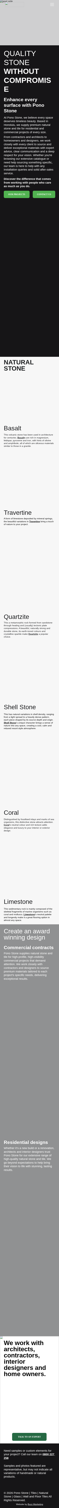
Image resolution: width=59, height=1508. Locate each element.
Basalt (20, 437)
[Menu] (52, 4)
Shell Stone (10, 722)
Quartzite (33, 634)
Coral (6, 825)
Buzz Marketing (35, 1504)
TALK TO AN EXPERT (29, 1437)
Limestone (29, 914)
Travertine (34, 521)
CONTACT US (44, 194)
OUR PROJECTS (16, 194)
